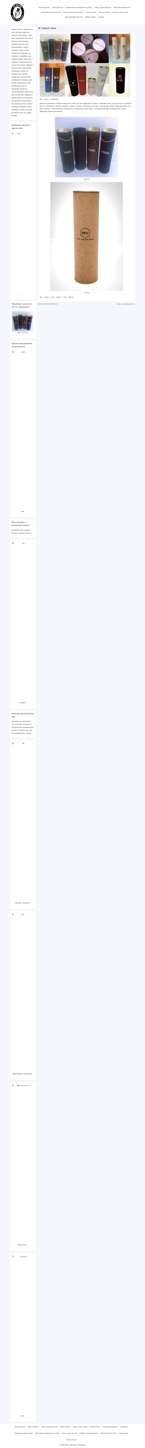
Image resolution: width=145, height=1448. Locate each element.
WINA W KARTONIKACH (48, 304)
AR (41, 99)
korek (52, 297)
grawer (46, 297)
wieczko (71, 297)
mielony (59, 297)
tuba (64, 297)
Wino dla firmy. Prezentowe (75, 1445)
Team (46, 99)
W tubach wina (47, 28)
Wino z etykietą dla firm (126, 304)
